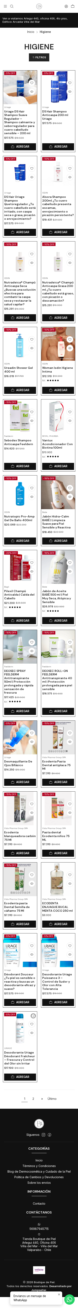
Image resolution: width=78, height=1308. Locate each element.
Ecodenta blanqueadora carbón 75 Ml (20, 835)
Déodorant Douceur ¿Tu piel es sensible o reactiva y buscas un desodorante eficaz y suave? (19, 981)
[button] (39, 57)
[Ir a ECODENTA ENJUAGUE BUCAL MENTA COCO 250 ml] (58, 879)
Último (52, 1098)
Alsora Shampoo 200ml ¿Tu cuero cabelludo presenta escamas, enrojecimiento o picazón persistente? (58, 206)
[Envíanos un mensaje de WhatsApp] (69, 1299)
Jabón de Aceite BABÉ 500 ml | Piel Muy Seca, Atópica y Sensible (56, 596)
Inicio (30, 32)
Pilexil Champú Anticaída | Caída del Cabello (19, 594)
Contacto (39, 1203)
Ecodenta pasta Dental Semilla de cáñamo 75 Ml (17, 906)
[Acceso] (66, 6)
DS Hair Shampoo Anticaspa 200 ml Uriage (55, 115)
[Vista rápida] (31, 91)
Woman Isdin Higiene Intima (57, 369)
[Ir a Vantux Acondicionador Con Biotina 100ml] (58, 416)
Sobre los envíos (39, 1182)
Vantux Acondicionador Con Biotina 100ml (57, 443)
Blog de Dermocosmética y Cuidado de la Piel (39, 1171)
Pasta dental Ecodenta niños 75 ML (55, 835)
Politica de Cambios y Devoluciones (39, 1177)
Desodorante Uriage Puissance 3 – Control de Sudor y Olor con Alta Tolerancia (57, 981)
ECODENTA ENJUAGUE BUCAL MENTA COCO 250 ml (57, 906)
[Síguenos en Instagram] (43, 1135)
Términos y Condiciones (39, 1166)
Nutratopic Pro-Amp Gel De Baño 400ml (19, 518)
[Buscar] (11, 6)
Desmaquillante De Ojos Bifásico (18, 763)
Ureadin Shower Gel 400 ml (18, 369)
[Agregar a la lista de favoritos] (31, 83)
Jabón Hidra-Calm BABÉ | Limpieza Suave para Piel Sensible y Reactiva (56, 522)
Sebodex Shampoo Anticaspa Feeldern (18, 442)
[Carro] (73, 6)
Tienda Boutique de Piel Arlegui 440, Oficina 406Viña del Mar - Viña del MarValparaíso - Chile (39, 1244)
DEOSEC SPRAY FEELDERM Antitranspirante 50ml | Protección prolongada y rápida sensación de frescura (18, 682)
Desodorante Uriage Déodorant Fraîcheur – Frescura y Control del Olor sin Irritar (19, 1058)
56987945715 (39, 1228)
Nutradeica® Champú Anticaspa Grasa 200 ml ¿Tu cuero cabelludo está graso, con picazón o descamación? (58, 291)
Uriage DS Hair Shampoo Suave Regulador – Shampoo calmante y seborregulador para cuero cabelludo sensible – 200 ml (19, 122)
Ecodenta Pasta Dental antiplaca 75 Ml (56, 765)
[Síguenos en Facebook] (49, 1135)
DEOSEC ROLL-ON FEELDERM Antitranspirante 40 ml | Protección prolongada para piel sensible (57, 680)
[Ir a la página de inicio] (39, 6)
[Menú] (5, 6)
